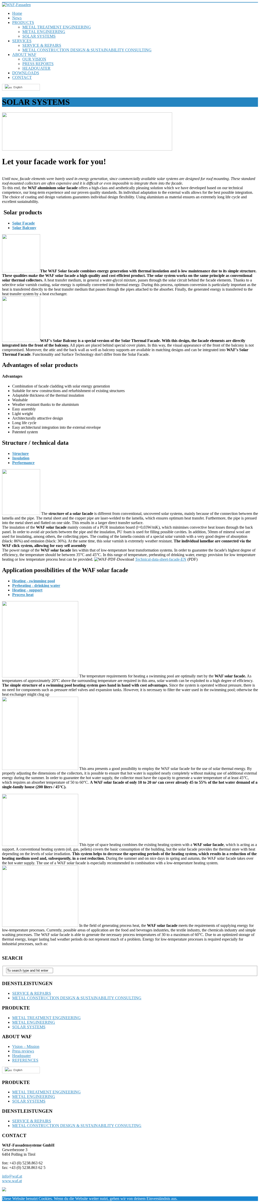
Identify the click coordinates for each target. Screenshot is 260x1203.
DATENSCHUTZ (199, 1198)
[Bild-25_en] (40, 768)
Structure (20, 453)
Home (17, 13)
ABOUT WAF (24, 54)
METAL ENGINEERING (43, 31)
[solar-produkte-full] (87, 149)
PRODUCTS (23, 22)
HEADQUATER (36, 68)
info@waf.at (12, 1176)
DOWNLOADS (25, 73)
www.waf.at (12, 1181)
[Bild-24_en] (40, 676)
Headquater (21, 1055)
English (17, 87)
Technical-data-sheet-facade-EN (160, 559)
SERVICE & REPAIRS (41, 45)
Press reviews (23, 1051)
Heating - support (27, 590)
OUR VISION (34, 59)
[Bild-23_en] (21, 271)
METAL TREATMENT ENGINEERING (56, 27)
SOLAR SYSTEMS (39, 36)
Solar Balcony (24, 228)
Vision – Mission (25, 1046)
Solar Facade (23, 223)
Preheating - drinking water (36, 585)
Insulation (20, 458)
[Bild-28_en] (40, 925)
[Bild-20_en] (21, 513)
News (17, 18)
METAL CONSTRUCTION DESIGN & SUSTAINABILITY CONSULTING (87, 50)
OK (180, 1198)
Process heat (23, 594)
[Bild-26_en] (40, 844)
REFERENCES (25, 1060)
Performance (23, 463)
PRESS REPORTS (38, 64)
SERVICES (21, 41)
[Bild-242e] (21, 340)
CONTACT (22, 77)
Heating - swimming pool (33, 581)
